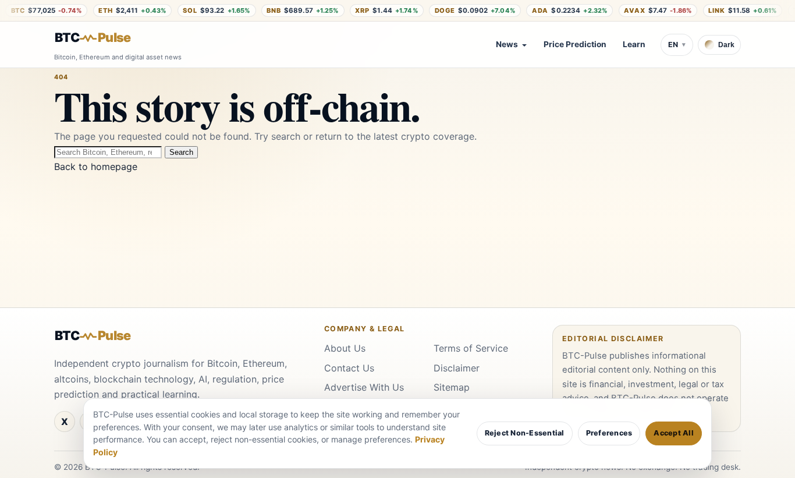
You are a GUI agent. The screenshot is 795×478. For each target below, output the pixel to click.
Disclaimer (457, 368)
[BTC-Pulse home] (102, 38)
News (507, 44)
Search (181, 152)
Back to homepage (95, 166)
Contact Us (349, 368)
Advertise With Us (364, 387)
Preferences (609, 433)
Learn (634, 44)
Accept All (674, 433)
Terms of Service (471, 348)
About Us (344, 348)
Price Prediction (575, 44)
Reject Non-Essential (525, 433)
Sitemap (452, 387)
